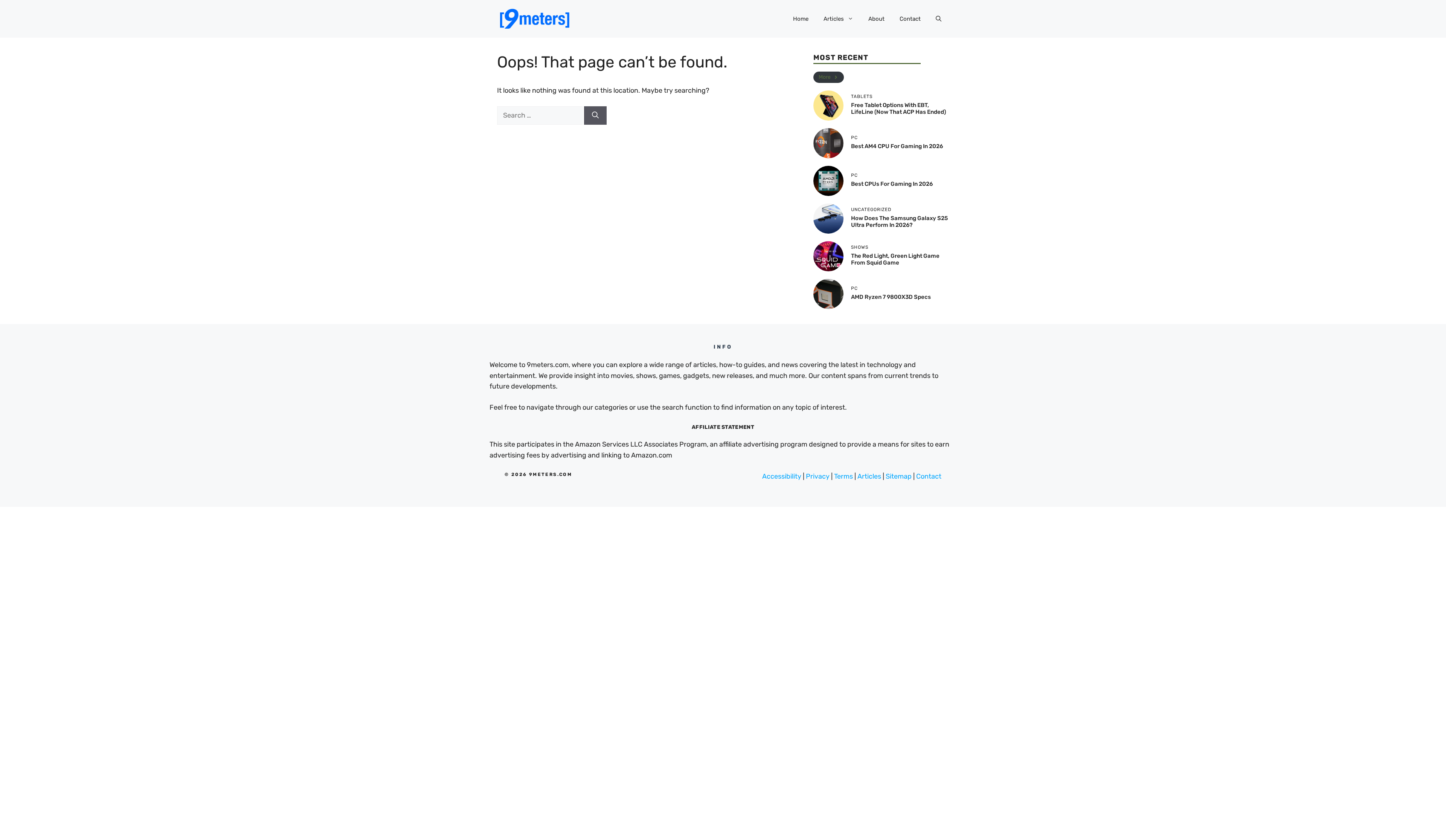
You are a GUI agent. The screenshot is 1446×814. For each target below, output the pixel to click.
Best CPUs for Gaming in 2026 (892, 184)
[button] (938, 19)
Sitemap (899, 476)
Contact (910, 18)
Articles (834, 18)
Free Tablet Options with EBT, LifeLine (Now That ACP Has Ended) (898, 108)
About (876, 18)
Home (800, 18)
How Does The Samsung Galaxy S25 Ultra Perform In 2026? (899, 221)
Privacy (818, 476)
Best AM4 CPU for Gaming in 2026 (897, 146)
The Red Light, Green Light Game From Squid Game (895, 259)
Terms (843, 476)
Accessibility (781, 476)
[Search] (595, 115)
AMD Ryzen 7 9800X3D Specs (891, 297)
